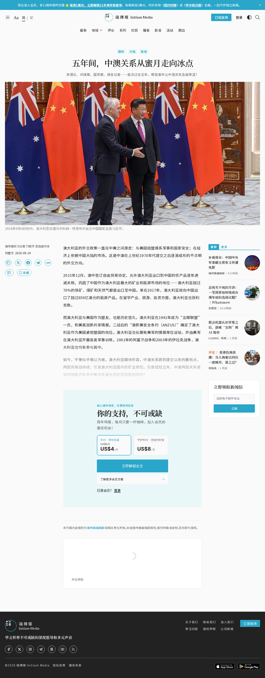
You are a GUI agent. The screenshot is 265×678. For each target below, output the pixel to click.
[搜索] (256, 17)
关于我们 (191, 622)
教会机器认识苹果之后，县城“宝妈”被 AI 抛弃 (223, 327)
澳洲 (144, 51)
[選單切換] (101, 30)
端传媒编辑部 (96, 528)
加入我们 (227, 622)
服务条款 (75, 665)
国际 (121, 51)
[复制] (8, 262)
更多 (224, 247)
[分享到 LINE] (48, 262)
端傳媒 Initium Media (32, 665)
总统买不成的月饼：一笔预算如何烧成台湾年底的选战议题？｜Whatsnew (223, 295)
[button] (95, 30)
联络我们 (209, 622)
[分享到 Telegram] (38, 262)
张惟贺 (212, 308)
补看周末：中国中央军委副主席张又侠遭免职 (223, 262)
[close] (260, 5)
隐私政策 (59, 665)
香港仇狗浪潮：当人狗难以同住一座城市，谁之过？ (223, 357)
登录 (117, 490)
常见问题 (191, 629)
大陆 (132, 51)
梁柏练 (212, 368)
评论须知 (77, 579)
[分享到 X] (18, 262)
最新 (214, 247)
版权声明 (209, 629)
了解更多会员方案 (111, 479)
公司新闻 (227, 629)
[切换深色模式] (247, 17)
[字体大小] (16, 17)
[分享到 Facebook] (28, 262)
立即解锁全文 (132, 466)
